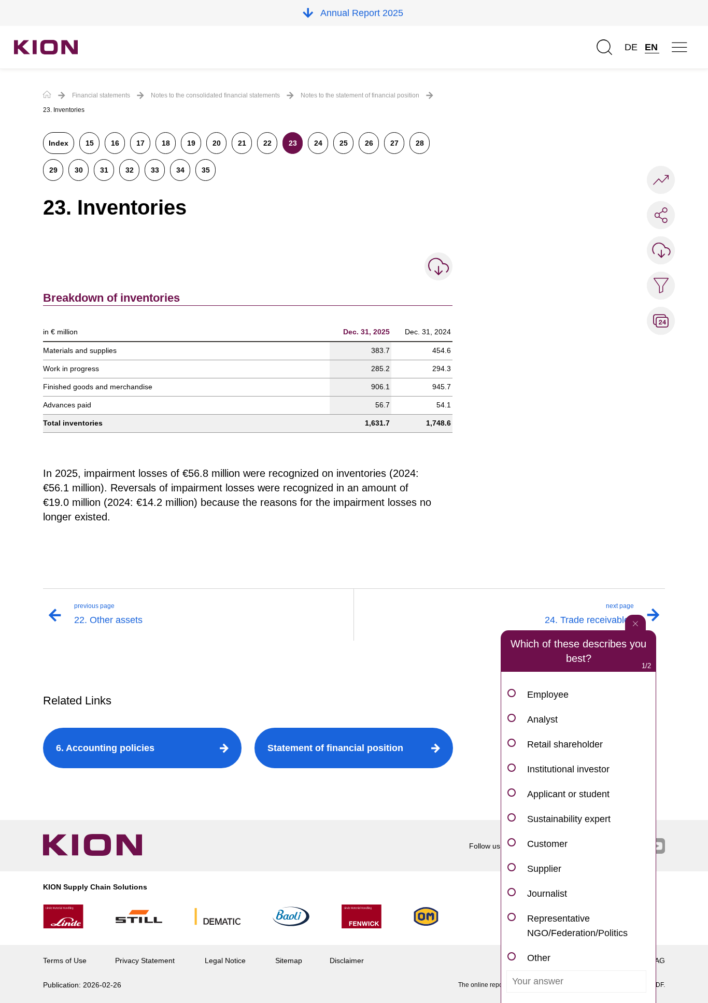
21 (242, 143)
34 (180, 170)
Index (58, 143)
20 (217, 143)
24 (318, 143)
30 (79, 170)
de (631, 47)
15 (90, 143)
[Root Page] (47, 95)
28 (420, 143)
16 (115, 143)
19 (191, 143)
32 (129, 170)
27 (394, 143)
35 (206, 170)
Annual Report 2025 (361, 13)
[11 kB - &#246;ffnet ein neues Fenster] (438, 266)
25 (343, 143)
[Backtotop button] (690, 951)
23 (293, 143)
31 (104, 170)
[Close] (635, 622)
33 (155, 170)
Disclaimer (347, 960)
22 (267, 143)
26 (369, 143)
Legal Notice (225, 960)
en (651, 47)
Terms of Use (65, 960)
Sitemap (288, 960)
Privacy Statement (145, 960)
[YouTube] (657, 847)
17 (140, 143)
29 (53, 170)
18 (166, 143)
